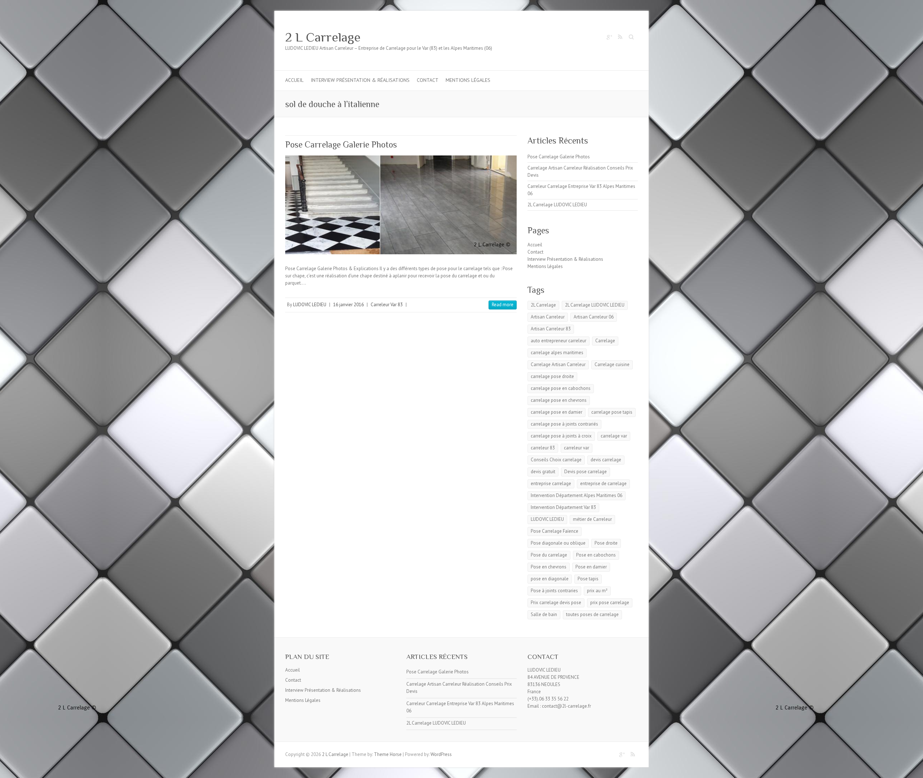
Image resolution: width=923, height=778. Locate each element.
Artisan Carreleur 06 (594, 317)
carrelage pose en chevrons (559, 400)
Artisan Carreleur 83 (551, 329)
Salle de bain (544, 614)
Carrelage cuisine (612, 364)
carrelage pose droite (552, 376)
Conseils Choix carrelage (556, 460)
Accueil (294, 80)
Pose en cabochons (596, 555)
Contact (427, 80)
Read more (502, 305)
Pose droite (606, 543)
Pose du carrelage (549, 555)
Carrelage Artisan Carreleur (558, 364)
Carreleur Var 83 (387, 305)
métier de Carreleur (592, 519)
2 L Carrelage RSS (619, 37)
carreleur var (576, 448)
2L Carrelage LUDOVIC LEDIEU (557, 205)
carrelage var (614, 436)
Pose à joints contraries (554, 591)
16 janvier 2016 (348, 305)
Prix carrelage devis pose (556, 602)
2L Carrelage (543, 305)
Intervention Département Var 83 (563, 507)
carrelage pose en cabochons (561, 388)
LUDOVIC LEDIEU (309, 305)
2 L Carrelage (323, 37)
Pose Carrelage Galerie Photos (341, 144)
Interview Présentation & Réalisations (360, 80)
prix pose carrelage (609, 602)
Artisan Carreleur (548, 317)
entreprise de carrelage (603, 483)
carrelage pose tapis (611, 412)
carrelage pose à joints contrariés (564, 424)
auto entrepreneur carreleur (558, 341)
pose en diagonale (550, 579)
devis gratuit (543, 472)
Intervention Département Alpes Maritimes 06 (576, 495)
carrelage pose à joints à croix (561, 436)
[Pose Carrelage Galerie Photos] (401, 204)
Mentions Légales (468, 80)
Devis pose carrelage (585, 472)
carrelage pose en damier (556, 412)
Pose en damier (591, 567)
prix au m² (597, 591)
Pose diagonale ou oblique (558, 543)
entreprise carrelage (551, 483)
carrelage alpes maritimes (557, 353)
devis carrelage (606, 460)
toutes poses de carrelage (592, 614)
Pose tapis (588, 579)
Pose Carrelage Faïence (554, 531)
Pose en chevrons (548, 567)
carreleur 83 (543, 448)
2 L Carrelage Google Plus (609, 37)
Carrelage (605, 341)
